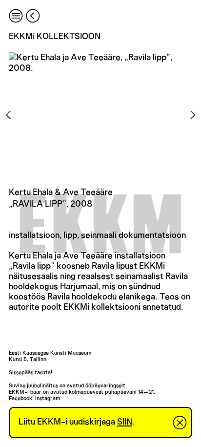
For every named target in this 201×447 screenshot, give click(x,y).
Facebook (20, 398)
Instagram (47, 398)
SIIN (124, 422)
